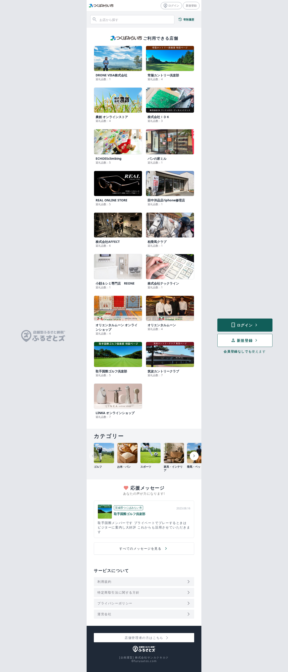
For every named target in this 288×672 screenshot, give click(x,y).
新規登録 (191, 5)
